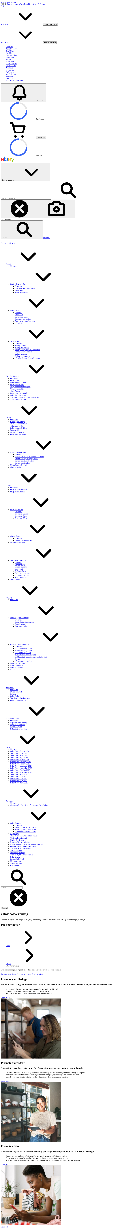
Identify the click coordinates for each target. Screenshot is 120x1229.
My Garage (10, 70)
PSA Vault (9, 78)
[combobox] (26, 198)
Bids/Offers (10, 51)
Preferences (10, 72)
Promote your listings (9, 974)
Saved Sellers (11, 66)
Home (8, 946)
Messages (9, 76)
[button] (22, 229)
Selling (8, 59)
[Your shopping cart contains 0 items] (18, 137)
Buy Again (10, 57)
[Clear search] (19, 209)
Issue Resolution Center (14, 80)
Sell (2, 6)
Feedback (4, 1227)
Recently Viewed (12, 49)
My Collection (11, 74)
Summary (9, 47)
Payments (9, 68)
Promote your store (24, 974)
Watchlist (9, 53)
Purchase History (12, 55)
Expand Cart (41, 137)
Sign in (9, 4)
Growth (8, 964)
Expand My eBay (50, 42)
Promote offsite (37, 974)
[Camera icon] (56, 209)
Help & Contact (39, 4)
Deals (22, 4)
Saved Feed (10, 61)
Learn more (5, 997)
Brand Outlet (29, 4)
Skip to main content (8, 2)
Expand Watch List (50, 24)
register (17, 4)
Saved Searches (11, 64)
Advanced (46, 238)
